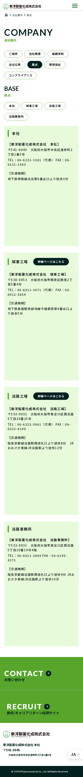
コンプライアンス (20, 75)
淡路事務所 (16, 116)
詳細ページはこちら (51, 262)
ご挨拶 (13, 54)
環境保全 (55, 65)
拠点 (35, 65)
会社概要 (35, 54)
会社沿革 (15, 65)
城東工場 (32, 106)
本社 (12, 106)
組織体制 (58, 54)
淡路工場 (55, 106)
